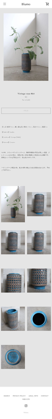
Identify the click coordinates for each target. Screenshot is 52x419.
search (7, 396)
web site (26, 399)
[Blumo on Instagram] (26, 405)
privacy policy (19, 396)
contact (44, 396)
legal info (33, 396)
